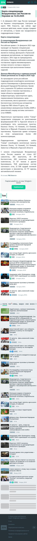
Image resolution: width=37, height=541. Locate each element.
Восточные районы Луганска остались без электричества (20, 201)
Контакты (11, 524)
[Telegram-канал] (28, 2)
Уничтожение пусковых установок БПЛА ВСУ (22, 283)
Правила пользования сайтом (17, 534)
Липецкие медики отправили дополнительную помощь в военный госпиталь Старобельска (22, 210)
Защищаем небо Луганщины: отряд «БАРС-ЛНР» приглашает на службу (23, 275)
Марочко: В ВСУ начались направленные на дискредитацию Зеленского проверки (22, 220)
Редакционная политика (16, 527)
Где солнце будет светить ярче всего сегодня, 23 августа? (23, 254)
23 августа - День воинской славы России (22, 291)
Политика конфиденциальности (18, 530)
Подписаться (18, 187)
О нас (10, 521)
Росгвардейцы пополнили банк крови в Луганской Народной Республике (21, 244)
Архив (10, 537)
